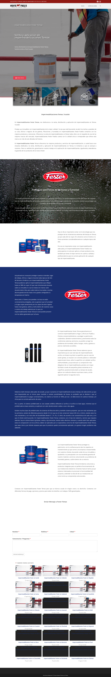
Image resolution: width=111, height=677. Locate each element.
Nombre (15, 532)
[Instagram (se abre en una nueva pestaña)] (100, 1)
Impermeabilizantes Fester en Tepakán (82, 578)
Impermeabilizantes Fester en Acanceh (55, 610)
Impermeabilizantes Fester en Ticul (82, 642)
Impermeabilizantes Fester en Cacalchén (82, 594)
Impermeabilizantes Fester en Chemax (83, 658)
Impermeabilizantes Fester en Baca (28, 642)
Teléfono (44, 532)
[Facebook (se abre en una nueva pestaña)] (97, 1)
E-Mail (72, 532)
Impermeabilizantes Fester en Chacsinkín (28, 658)
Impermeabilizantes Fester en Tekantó (28, 610)
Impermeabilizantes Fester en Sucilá (28, 578)
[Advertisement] (34, 64)
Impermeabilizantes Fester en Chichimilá (55, 658)
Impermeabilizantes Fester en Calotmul (55, 594)
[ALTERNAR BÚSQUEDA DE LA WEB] (100, 6)
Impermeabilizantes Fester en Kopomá (82, 626)
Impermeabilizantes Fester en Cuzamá (28, 626)
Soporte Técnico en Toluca (62, 675)
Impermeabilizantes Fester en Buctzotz (55, 642)
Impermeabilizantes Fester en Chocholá (55, 626)
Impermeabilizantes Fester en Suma (28, 594)
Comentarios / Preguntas (21, 539)
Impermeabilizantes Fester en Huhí (82, 610)
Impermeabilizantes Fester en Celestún (55, 578)
